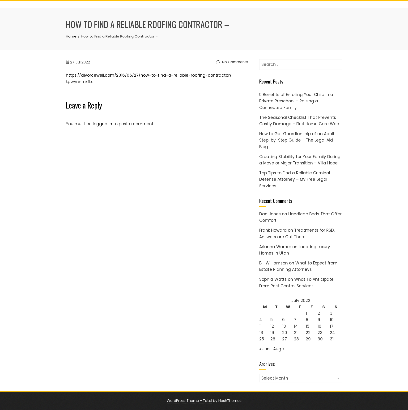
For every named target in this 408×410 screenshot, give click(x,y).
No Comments (234, 61)
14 (296, 326)
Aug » (278, 349)
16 (319, 326)
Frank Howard (273, 230)
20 (284, 332)
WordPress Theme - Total (189, 400)
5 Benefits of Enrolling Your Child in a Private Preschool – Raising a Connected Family (296, 101)
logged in (102, 124)
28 (296, 339)
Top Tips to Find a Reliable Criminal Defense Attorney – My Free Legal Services (294, 179)
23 (320, 332)
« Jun (264, 349)
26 (272, 339)
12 (272, 326)
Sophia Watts (273, 279)
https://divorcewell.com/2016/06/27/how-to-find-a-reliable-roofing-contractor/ (149, 75)
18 (261, 332)
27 (284, 339)
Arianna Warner (275, 247)
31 (332, 339)
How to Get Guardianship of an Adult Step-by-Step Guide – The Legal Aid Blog (297, 140)
